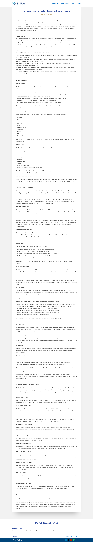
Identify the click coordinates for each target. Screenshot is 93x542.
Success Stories (49, 14)
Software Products (64, 3)
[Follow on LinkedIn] (66, 540)
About (79, 3)
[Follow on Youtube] (71, 540)
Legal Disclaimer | (25, 540)
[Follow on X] (69, 540)
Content (73, 3)
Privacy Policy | (16, 540)
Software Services (55, 3)
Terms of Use (33, 540)
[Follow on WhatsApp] (74, 540)
